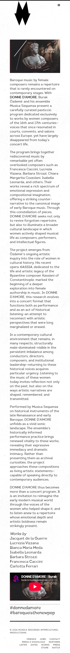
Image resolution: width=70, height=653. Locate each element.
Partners (54, 642)
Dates (34, 645)
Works (45, 645)
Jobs (43, 639)
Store (44, 648)
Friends (31, 639)
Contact (55, 639)
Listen (23, 645)
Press (56, 645)
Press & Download (33, 642)
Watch (56, 648)
